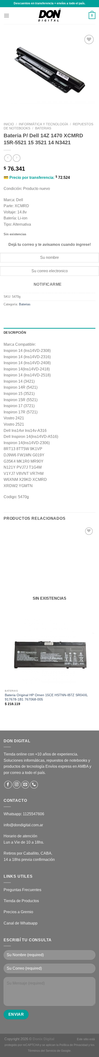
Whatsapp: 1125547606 (24, 814)
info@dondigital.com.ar (23, 825)
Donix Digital (44, 1039)
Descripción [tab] (15, 332)
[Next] (21, 111)
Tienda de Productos (21, 901)
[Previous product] (16, 158)
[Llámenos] (34, 785)
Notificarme (48, 284)
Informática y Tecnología (43, 124)
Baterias (43, 128)
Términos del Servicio (42, 1050)
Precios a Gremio (18, 912)
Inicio (9, 124)
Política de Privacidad (73, 1045)
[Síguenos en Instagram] (17, 785)
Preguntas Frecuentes (22, 890)
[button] (6, 15)
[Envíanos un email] (25, 785)
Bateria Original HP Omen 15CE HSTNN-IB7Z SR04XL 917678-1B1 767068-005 (46, 697)
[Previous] (8, 111)
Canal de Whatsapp (20, 923)
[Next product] (8, 158)
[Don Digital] (49, 15)
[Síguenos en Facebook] (8, 785)
